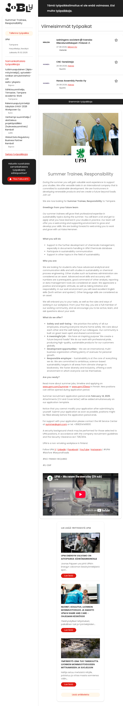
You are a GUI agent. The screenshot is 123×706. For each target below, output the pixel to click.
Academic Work (13, 95)
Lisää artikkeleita (80, 694)
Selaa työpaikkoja (16, 154)
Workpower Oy (13, 109)
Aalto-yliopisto (12, 82)
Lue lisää (68, 575)
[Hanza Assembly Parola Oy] (46, 83)
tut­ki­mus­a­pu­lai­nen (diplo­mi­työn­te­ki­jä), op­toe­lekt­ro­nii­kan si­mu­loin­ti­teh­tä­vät (19, 74)
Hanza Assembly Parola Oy (71, 81)
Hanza (71, 66)
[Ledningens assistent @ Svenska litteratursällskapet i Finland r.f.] (46, 42)
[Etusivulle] (19, 7)
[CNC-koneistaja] (46, 64)
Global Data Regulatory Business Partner (17, 139)
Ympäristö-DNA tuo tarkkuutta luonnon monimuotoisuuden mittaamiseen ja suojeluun (79, 664)
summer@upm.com (56, 424)
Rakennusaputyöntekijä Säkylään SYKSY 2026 (17, 105)
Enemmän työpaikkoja (80, 101)
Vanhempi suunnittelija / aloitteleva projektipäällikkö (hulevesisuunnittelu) (18, 122)
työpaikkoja (64, 11)
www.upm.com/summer (56, 386)
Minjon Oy (72, 47)
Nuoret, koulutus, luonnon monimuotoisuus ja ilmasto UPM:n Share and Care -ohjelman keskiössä (77, 611)
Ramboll (9, 129)
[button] (118, 8)
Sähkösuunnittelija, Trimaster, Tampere (15, 91)
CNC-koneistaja (65, 62)
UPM (7, 39)
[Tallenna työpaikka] (117, 40)
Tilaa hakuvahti (20, 178)
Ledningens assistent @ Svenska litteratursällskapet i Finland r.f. (74, 41)
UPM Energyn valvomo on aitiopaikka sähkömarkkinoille (79, 557)
